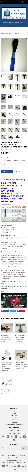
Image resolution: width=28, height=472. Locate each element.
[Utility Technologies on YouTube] (24, 437)
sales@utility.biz (16, 433)
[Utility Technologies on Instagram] (16, 437)
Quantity (3, 164)
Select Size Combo (5, 158)
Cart (25, 2)
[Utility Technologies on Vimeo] (14, 440)
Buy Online (14, 415)
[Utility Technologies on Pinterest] (12, 437)
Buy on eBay (14, 417)
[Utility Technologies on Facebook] (7, 437)
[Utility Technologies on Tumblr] (20, 437)
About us (14, 413)
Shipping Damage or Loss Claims (14, 424)
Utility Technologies (10, 462)
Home (2, 29)
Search (14, 411)
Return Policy (14, 422)
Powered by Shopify (20, 462)
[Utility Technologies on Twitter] (3, 437)
